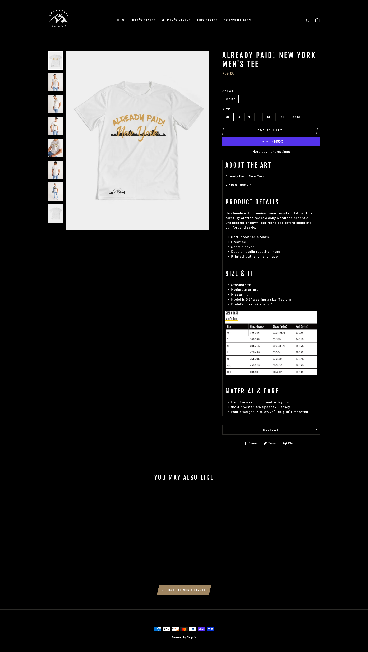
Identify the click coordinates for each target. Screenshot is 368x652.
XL (269, 117)
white (231, 99)
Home (121, 20)
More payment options (271, 151)
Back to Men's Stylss (186, 590)
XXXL (296, 117)
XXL (281, 117)
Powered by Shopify (184, 637)
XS (228, 117)
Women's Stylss (176, 20)
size (226, 109)
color (228, 91)
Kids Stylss (207, 20)
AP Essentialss (237, 20)
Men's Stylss (144, 20)
